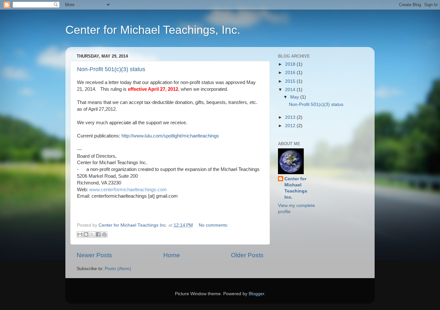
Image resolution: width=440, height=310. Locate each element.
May (295, 97)
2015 (291, 81)
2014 (291, 89)
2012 (291, 125)
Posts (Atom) (118, 268)
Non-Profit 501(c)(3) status (111, 69)
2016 (291, 72)
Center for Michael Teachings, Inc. (152, 29)
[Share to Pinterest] (104, 234)
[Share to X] (92, 234)
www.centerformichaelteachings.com (129, 189)
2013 (291, 117)
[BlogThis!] (86, 234)
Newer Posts (94, 255)
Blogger (256, 293)
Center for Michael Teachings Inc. (295, 188)
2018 (291, 64)
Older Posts (247, 255)
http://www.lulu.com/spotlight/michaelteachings (170, 135)
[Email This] (80, 234)
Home (171, 255)
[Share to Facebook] (98, 234)
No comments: (213, 225)
